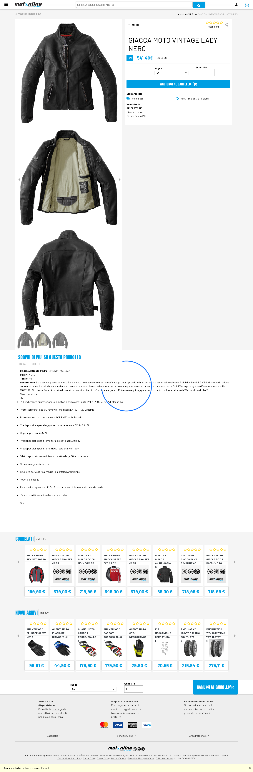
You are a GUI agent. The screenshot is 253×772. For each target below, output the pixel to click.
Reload (45, 768)
